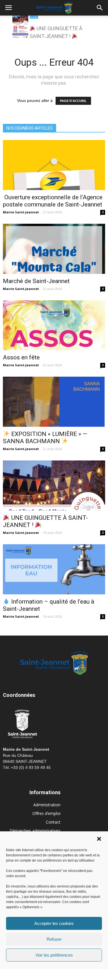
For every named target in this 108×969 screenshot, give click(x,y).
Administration (46, 804)
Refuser (54, 939)
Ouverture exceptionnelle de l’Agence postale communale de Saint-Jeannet (53, 201)
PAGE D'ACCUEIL (73, 101)
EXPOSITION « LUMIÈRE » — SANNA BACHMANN (45, 438)
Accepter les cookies (54, 923)
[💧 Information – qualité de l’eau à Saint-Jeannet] (54, 569)
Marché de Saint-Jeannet (36, 281)
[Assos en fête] (54, 325)
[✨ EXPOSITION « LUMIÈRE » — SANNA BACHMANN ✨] (54, 402)
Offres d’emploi (46, 813)
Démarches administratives (35, 830)
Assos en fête (21, 357)
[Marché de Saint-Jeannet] (54, 249)
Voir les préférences (54, 955)
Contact (53, 822)
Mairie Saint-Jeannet (21, 212)
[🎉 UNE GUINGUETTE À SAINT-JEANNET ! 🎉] (54, 485)
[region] (54, 28)
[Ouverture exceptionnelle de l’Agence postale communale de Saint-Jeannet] (54, 165)
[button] (99, 839)
